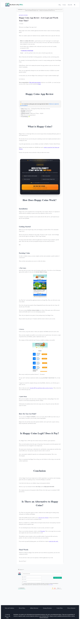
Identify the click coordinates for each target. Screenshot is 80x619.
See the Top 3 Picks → (40, 186)
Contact (64, 4)
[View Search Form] (75, 5)
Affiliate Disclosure (34, 608)
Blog (60, 4)
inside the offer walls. (54, 541)
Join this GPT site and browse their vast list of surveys (41, 388)
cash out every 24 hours (43, 517)
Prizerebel (43, 531)
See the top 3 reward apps (27, 50)
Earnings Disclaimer (47, 608)
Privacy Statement (71, 608)
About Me (70, 4)
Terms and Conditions (9, 608)
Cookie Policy (60, 608)
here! (39, 84)
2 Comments (21, 23)
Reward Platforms (23, 15)
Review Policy (22, 608)
